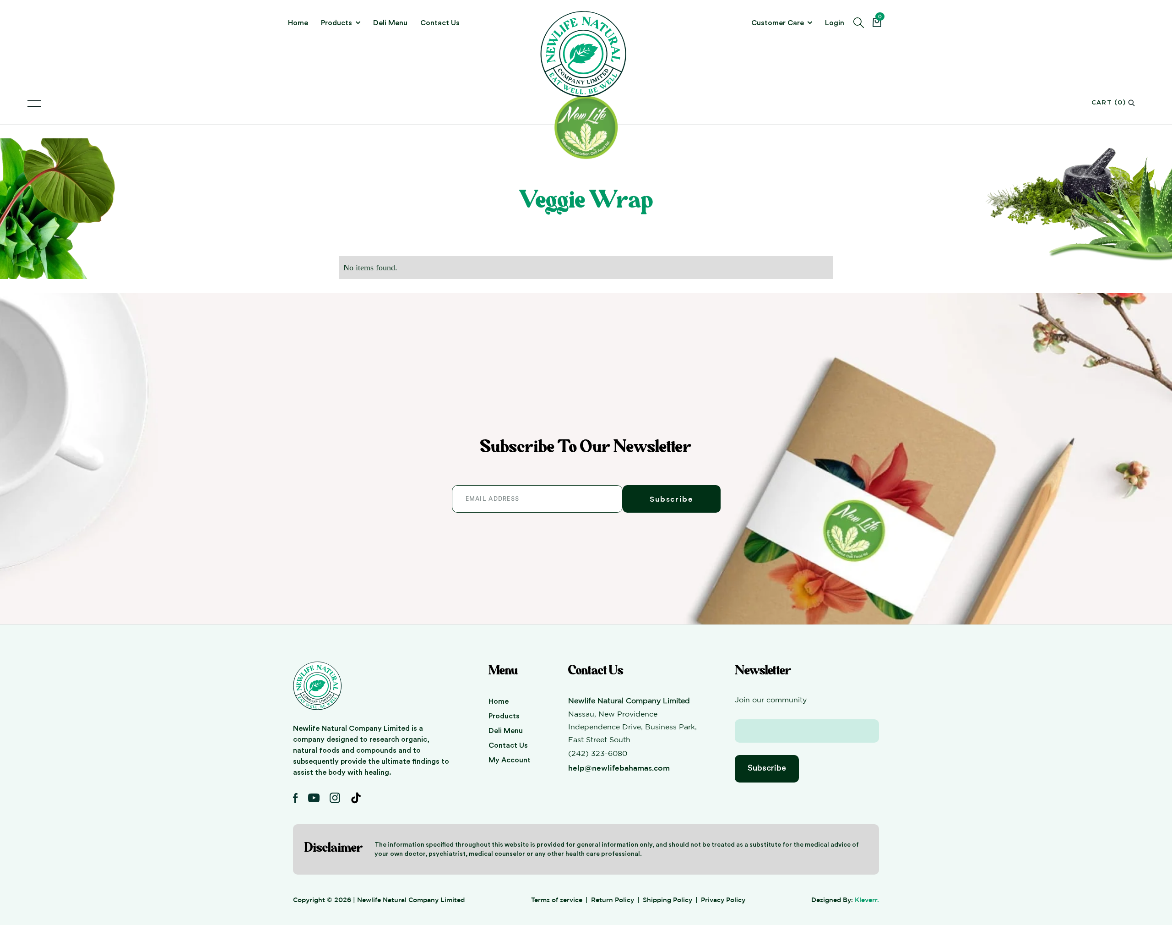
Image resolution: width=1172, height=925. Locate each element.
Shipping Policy (667, 899)
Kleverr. (867, 899)
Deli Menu (390, 23)
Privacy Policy (723, 899)
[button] (340, 23)
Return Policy (612, 899)
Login (834, 23)
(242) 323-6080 (597, 753)
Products (504, 716)
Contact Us (440, 23)
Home (298, 23)
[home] (586, 54)
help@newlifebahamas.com (619, 768)
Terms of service (556, 899)
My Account (509, 760)
